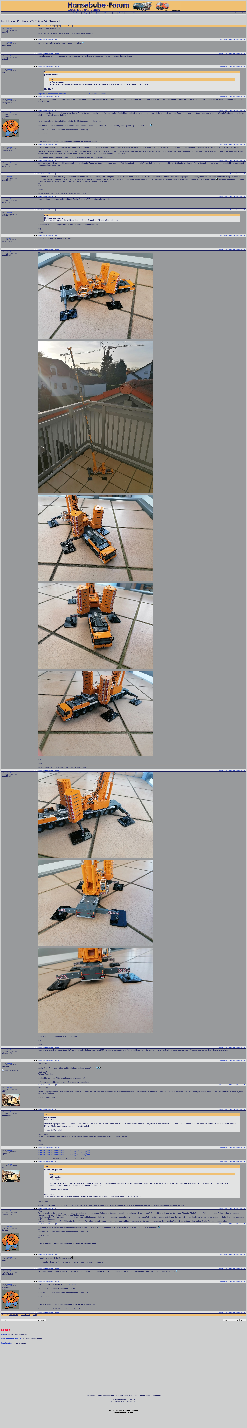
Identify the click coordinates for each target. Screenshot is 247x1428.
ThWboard (123, 1399)
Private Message (48, 39)
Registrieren (76, 13)
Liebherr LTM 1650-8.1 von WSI (34, 21)
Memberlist (107, 13)
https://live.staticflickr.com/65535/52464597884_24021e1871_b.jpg (64, 1151)
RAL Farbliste (7, 1343)
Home (115, 13)
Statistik (121, 13)
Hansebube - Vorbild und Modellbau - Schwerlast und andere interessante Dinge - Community (123, 1395)
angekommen (70, 1285)
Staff (135, 13)
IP (244, 39)
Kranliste (5, 1334)
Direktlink (9, 28)
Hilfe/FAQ (94, 13)
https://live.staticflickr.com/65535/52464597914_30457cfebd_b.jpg (64, 1155)
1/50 (19, 21)
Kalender (129, 13)
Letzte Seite (68, 26)
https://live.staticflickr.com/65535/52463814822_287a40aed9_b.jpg (64, 1153)
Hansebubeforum (8, 21)
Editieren (232, 39)
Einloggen (85, 13)
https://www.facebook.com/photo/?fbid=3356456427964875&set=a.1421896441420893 (72, 94)
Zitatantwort (223, 39)
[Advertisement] (123, 1352)
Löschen (239, 39)
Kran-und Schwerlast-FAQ (12, 1339)
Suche (100, 13)
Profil (40, 39)
